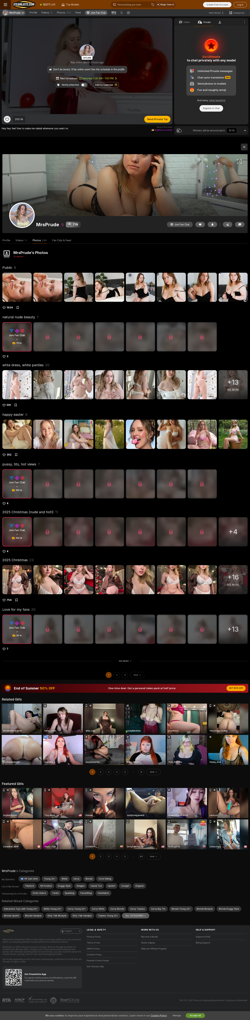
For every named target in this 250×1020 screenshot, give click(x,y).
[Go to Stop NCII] (70, 1000)
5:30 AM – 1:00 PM (98, 78)
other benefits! (217, 100)
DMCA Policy (93, 949)
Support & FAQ (203, 937)
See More (124, 661)
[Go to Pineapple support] (53, 1000)
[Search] (152, 4)
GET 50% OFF (236, 688)
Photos (64, 12)
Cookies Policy (94, 954)
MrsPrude (8, 871)
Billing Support (203, 943)
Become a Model (149, 937)
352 (9, 454)
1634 (10, 307)
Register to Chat (211, 108)
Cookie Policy (159, 1015)
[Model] (244, 147)
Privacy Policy (94, 937)
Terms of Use (93, 943)
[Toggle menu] (5, 4)
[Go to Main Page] (24, 4)
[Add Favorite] (7, 119)
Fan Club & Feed (61, 240)
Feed (78, 12)
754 (9, 600)
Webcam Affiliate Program (154, 949)
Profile (33, 12)
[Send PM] (240, 224)
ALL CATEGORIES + (136, 915)
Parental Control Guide (98, 960)
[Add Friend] (227, 224)
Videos (47, 12)
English (68, 931)
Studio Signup (148, 943)
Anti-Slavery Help (95, 966)
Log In (240, 4)
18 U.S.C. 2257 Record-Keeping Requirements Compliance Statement (213, 1000)
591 (9, 405)
